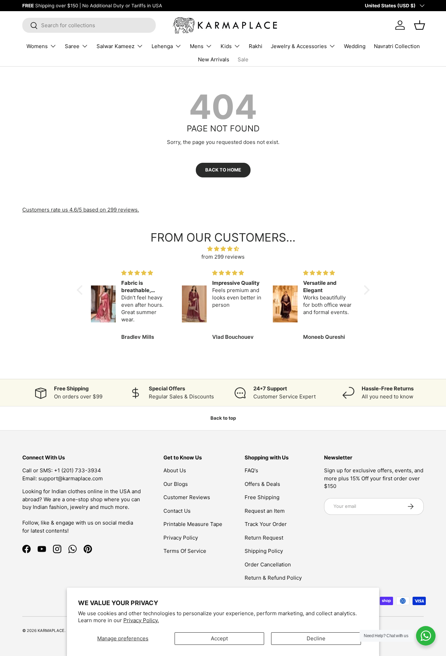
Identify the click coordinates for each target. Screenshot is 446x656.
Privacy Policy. (141, 620)
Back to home (223, 170)
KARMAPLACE (51, 630)
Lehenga (162, 46)
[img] (223, 249)
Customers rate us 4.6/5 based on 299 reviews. (80, 209)
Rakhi (255, 46)
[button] (81, 290)
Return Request (264, 537)
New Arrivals (213, 59)
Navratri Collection (397, 46)
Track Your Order (266, 524)
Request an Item (265, 511)
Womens (37, 46)
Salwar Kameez (115, 46)
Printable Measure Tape (192, 524)
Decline (316, 638)
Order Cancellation (268, 564)
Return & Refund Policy (273, 577)
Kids (226, 46)
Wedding (355, 46)
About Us (174, 470)
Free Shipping (262, 497)
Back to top (223, 418)
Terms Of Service (184, 551)
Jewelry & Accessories (299, 46)
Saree (72, 46)
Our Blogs (175, 484)
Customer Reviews (186, 497)
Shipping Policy (264, 551)
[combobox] (89, 25)
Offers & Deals (262, 484)
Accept (219, 638)
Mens (196, 46)
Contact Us (177, 511)
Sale (243, 59)
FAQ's (251, 470)
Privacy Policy (180, 537)
